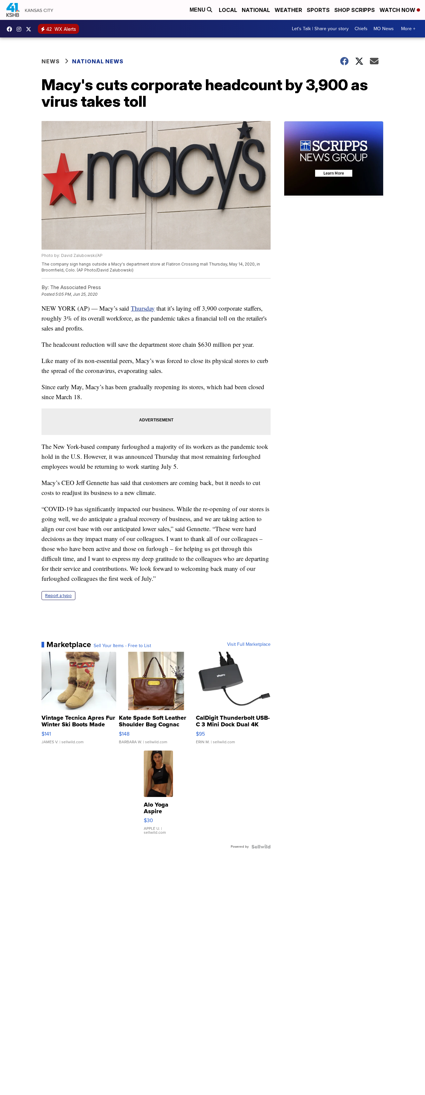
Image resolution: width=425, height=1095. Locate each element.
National (256, 10)
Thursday (143, 308)
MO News (384, 28)
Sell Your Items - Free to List (122, 645)
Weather (288, 10)
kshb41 (11, 29)
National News (98, 61)
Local (228, 10)
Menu (198, 10)
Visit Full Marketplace (249, 644)
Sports (318, 10)
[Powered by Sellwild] (261, 846)
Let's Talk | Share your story (320, 28)
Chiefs (361, 28)
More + (408, 28)
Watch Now (398, 10)
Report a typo (58, 595)
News (51, 61)
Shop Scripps (354, 10)
